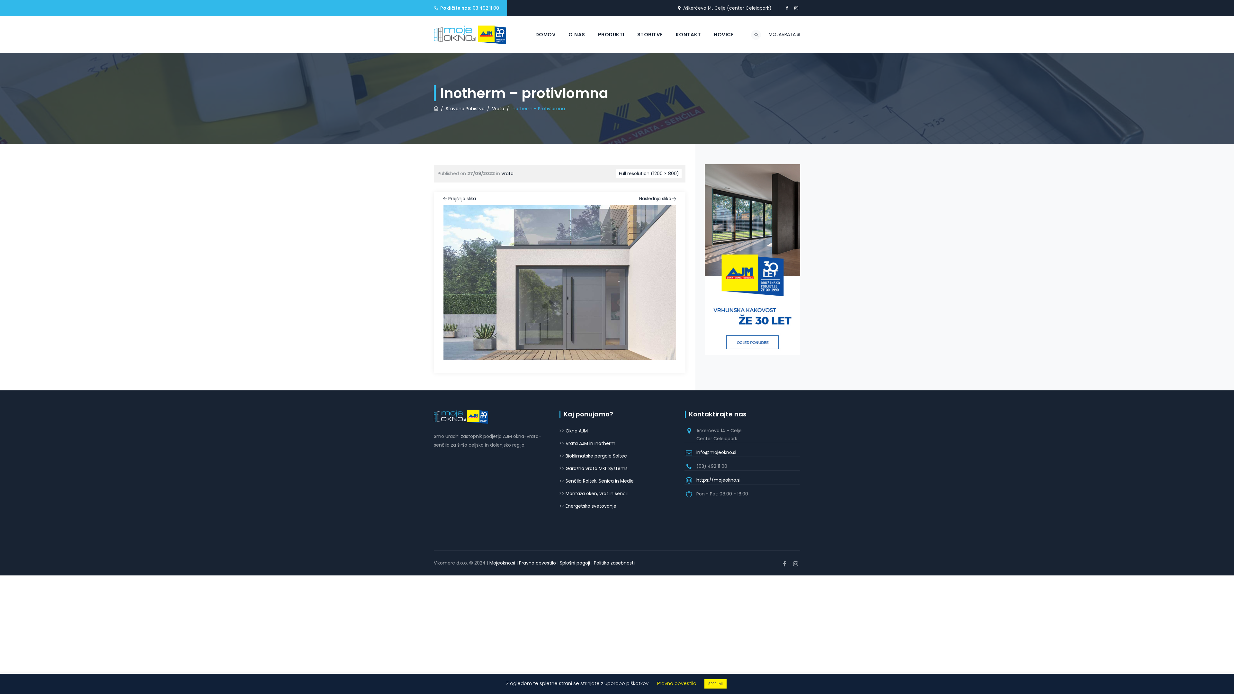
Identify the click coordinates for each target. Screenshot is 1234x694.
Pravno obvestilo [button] (676, 683)
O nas (576, 34)
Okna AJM (577, 431)
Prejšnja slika (462, 198)
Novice (724, 34)
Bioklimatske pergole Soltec (596, 456)
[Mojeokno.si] (470, 34)
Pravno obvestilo (537, 563)
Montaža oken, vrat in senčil (597, 493)
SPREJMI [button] (715, 683)
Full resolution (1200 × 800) (649, 173)
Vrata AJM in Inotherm (590, 443)
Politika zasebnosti (614, 563)
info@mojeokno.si (716, 452)
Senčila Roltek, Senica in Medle (600, 481)
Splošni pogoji (575, 563)
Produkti (611, 34)
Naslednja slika (655, 198)
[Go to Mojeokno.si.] (436, 108)
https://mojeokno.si (718, 480)
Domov (545, 34)
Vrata (507, 173)
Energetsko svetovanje (591, 506)
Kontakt (688, 34)
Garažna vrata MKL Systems (597, 468)
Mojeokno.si (502, 563)
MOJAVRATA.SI (784, 34)
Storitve (650, 34)
